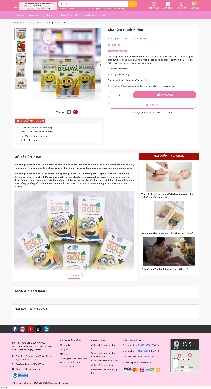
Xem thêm (74, 275)
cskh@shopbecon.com (34, 369)
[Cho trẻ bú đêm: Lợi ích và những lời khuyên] (169, 251)
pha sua (107, 9)
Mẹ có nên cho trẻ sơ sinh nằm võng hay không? (167, 233)
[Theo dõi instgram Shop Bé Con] (22, 329)
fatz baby (121, 9)
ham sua (90, 9)
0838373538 (143, 356)
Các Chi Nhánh (67, 366)
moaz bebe (63, 9)
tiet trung (73, 9)
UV (114, 9)
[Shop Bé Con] (38, 6)
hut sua (81, 9)
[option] (20, 34)
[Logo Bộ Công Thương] (20, 375)
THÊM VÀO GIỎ (165, 94)
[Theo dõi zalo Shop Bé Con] (46, 329)
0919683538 (37, 364)
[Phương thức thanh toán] (142, 369)
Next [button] (100, 65)
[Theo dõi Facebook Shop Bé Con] (15, 329)
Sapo (65, 383)
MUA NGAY (152, 105)
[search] (132, 4)
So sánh (4, 387)
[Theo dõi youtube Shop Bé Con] (30, 329)
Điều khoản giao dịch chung (104, 360)
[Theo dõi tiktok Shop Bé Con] (38, 329)
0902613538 (151, 112)
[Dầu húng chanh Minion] (67, 65)
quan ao (99, 9)
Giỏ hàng (64, 354)
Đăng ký (64, 349)
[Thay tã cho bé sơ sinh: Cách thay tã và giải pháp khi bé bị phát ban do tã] (169, 177)
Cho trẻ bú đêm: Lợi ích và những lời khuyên (165, 269)
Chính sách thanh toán (102, 365)
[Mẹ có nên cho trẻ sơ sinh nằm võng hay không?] (169, 216)
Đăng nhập (65, 345)
